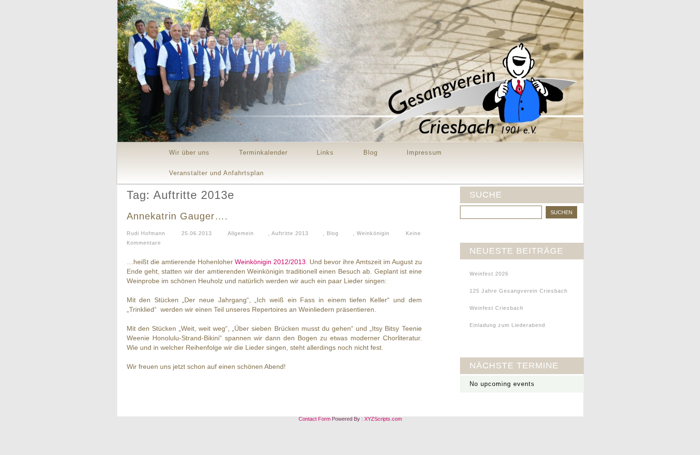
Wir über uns (189, 152)
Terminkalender (263, 152)
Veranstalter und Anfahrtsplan (216, 173)
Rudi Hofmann (146, 233)
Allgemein (241, 233)
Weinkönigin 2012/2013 (270, 262)
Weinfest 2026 (489, 274)
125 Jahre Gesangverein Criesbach (519, 291)
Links (325, 152)
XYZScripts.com (383, 419)
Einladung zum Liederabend (507, 325)
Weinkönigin (373, 233)
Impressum (424, 152)
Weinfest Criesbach (496, 308)
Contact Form (314, 419)
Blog (370, 152)
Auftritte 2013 (290, 233)
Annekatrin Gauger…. (177, 216)
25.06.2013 (196, 233)
